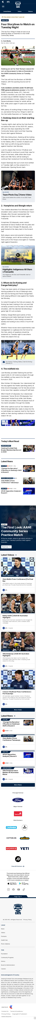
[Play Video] (18, 180)
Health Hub (4, 940)
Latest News (7, 11)
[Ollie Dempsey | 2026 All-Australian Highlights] (18, 650)
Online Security (6, 1016)
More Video (18, 710)
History (3, 961)
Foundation (4, 953)
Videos (3, 932)
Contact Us (4, 1011)
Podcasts (4, 936)
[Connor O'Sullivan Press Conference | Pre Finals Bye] (18, 688)
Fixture (30, 11)
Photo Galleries (5, 944)
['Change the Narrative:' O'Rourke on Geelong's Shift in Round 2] (18, 469)
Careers (3, 969)
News (2, 929)
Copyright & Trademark (19, 1014)
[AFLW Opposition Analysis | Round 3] (18, 491)
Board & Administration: (8, 965)
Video (20, 11)
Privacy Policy (27, 919)
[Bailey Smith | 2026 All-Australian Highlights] (18, 612)
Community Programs (7, 957)
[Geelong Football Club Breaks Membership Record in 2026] (18, 449)
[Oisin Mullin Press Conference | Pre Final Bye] (18, 574)
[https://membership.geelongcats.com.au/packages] (18, 422)
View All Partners (16, 866)
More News (18, 785)
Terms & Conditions (16, 1011)
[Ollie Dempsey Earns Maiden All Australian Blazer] (18, 774)
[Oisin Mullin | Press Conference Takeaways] (18, 480)
